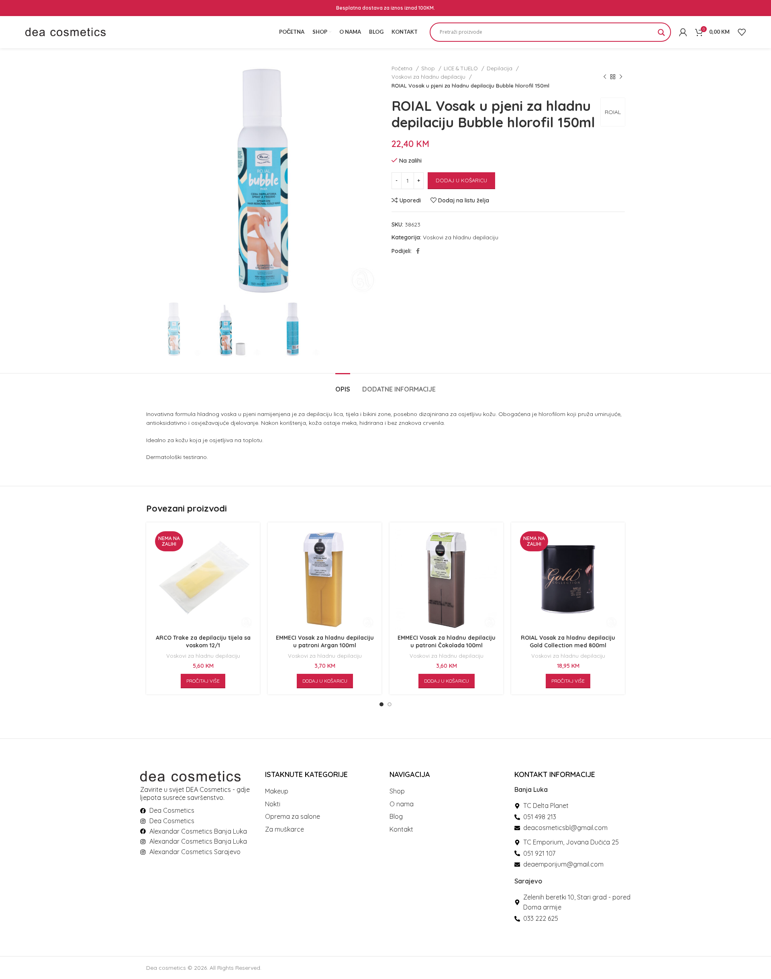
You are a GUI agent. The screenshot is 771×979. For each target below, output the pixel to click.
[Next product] (621, 77)
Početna (403, 68)
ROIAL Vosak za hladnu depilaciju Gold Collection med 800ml (568, 641)
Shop (428, 68)
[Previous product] (605, 77)
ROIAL (613, 112)
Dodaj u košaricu (461, 180)
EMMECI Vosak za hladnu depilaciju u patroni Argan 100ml (325, 641)
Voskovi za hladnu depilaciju (429, 76)
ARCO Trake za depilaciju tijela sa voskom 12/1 (203, 641)
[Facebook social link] (418, 251)
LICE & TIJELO (461, 68)
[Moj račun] (683, 32)
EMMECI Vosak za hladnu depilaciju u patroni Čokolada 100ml (447, 641)
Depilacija (500, 68)
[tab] (342, 385)
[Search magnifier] (661, 35)
